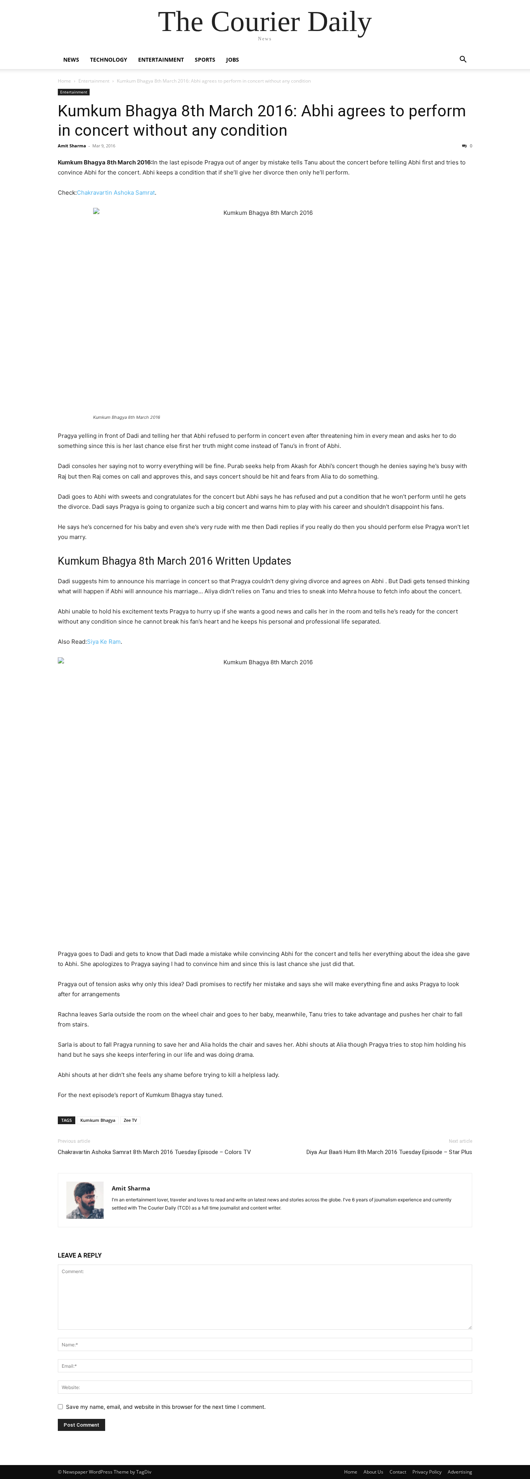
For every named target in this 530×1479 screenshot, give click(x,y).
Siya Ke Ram (104, 641)
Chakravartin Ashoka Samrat (116, 192)
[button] (463, 60)
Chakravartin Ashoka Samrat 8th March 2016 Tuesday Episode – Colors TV (154, 1152)
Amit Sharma (72, 146)
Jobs (232, 59)
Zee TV (130, 1120)
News (71, 59)
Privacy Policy (427, 1472)
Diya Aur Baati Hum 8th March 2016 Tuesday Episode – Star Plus (389, 1152)
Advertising (460, 1472)
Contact (398, 1472)
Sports (205, 59)
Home (64, 81)
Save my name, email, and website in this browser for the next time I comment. (166, 1406)
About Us (373, 1472)
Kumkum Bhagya (97, 1120)
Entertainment (161, 59)
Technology (108, 59)
